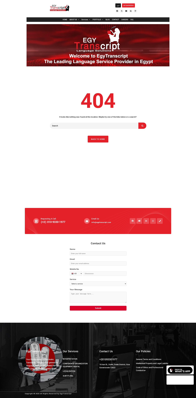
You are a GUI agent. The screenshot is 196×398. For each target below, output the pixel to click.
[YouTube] (126, 11)
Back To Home (98, 139)
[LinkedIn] (131, 11)
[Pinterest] (135, 11)
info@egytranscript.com (101, 222)
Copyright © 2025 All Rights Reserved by (42, 394)
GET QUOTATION (128, 5)
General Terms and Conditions (148, 359)
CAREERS (124, 20)
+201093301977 (108, 359)
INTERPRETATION (70, 359)
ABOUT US (73, 20)
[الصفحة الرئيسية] (59, 7)
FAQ (131, 20)
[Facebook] (117, 11)
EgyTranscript (66, 394)
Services (84, 20)
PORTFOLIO (97, 20)
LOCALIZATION (69, 371)
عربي (118, 5)
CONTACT (115, 20)
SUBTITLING (68, 376)
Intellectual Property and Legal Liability (152, 363)
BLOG (108, 20)
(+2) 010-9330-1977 (53, 222)
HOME (65, 20)
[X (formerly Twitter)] (122, 11)
